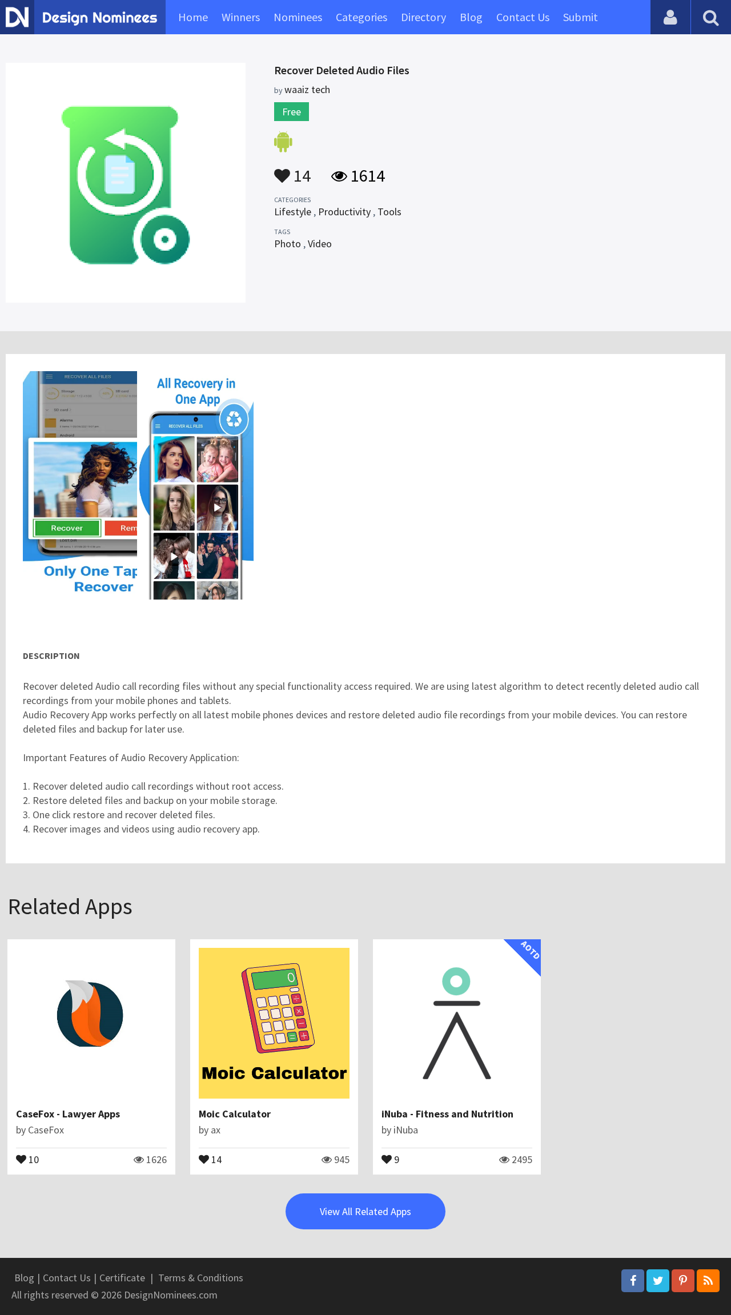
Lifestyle (292, 211)
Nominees (298, 17)
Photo (287, 243)
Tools (389, 211)
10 (32, 1158)
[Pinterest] (683, 1280)
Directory (423, 17)
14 (300, 170)
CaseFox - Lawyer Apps (68, 1113)
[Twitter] (657, 1280)
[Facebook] (632, 1280)
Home (193, 17)
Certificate (122, 1277)
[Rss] (708, 1280)
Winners (241, 17)
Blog (471, 17)
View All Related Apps (365, 1211)
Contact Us (522, 17)
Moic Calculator (235, 1113)
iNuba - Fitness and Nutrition (447, 1113)
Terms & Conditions (200, 1277)
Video (320, 243)
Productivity (344, 211)
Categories (361, 17)
